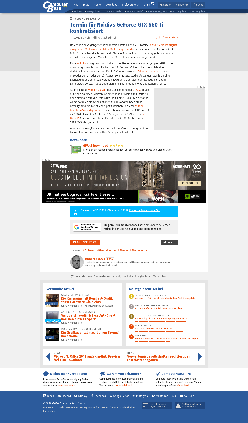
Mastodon (162, 396)
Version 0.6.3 (96, 89)
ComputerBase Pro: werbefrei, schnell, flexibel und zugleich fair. (120, 276)
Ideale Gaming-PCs (157, 11)
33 (73, 305)
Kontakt (60, 407)
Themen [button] (97, 4)
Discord (66, 396)
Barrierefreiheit (127, 407)
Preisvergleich (130, 4)
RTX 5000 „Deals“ (113, 11)
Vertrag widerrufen (89, 407)
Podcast (78, 11)
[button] (198, 5)
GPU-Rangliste (178, 11)
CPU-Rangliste (197, 11)
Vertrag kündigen (109, 407)
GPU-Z (136, 89)
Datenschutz (49, 411)
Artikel (80, 63)
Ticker (75, 4)
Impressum (48, 407)
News (78, 18)
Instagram (142, 396)
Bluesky (82, 396)
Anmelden (165, 4)
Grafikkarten (92, 18)
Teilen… (171, 242)
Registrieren (181, 4)
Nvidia (124, 250)
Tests (86, 4)
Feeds (50, 396)
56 (73, 339)
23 (73, 322)
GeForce (90, 250)
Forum (146, 4)
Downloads (112, 4)
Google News (121, 396)
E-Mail (110, 259)
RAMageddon (93, 11)
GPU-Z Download (95, 146)
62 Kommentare (86, 242)
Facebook (100, 396)
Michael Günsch (95, 259)
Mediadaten (72, 407)
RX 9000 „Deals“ (135, 11)
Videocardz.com (146, 71)
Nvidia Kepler (140, 250)
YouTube (189, 396)
